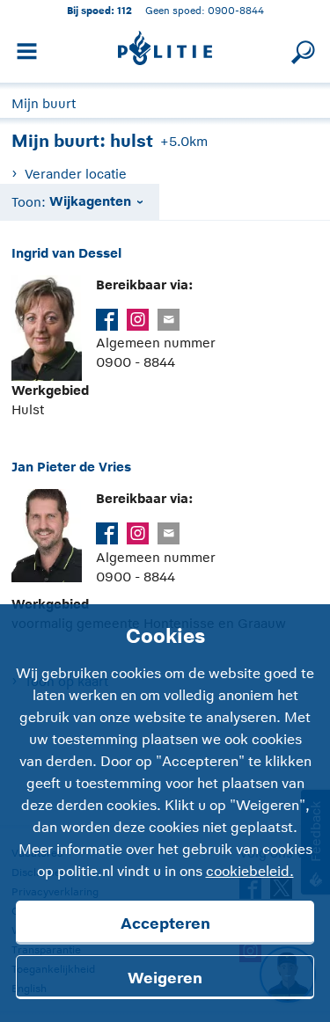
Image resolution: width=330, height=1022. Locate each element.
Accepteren (165, 923)
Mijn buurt (43, 103)
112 (124, 10)
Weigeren (165, 978)
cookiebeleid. (250, 871)
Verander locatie (75, 173)
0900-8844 (236, 10)
